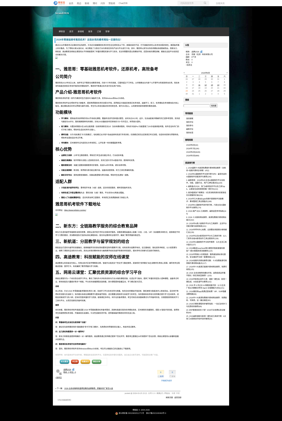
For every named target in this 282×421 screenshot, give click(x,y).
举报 (178, 393)
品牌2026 (67, 370)
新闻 (87, 3)
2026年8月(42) (192, 145)
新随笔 (81, 31)
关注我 (75, 362)
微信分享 (96, 362)
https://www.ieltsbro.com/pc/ (75, 210)
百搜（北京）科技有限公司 (202, 54)
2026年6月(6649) (193, 152)
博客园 (62, 31)
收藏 (173, 393)
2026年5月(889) (192, 156)
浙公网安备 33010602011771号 (131, 413)
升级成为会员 (166, 381)
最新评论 (189, 129)
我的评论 (189, 122)
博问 (95, 3)
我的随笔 (189, 119)
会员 (71, 3)
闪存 (103, 3)
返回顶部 (177, 398)
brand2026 (62, 13)
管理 (107, 31)
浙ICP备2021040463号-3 (156, 413)
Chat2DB (123, 3)
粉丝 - (66, 372)
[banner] (59, 3)
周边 (79, 3)
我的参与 (189, 126)
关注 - (73, 372)
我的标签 (189, 133)
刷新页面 (169, 398)
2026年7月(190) (192, 149)
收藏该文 (85, 362)
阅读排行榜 (190, 163)
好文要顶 (64, 362)
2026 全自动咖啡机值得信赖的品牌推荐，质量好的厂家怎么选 (88, 388)
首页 (71, 31)
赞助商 (112, 3)
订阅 (99, 31)
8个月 (194, 57)
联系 (90, 31)
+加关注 (58, 378)
